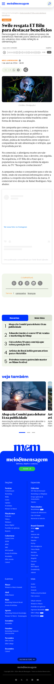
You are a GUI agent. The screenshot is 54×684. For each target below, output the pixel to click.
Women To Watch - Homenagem (16, 616)
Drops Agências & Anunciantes (37, 498)
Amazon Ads (35, 534)
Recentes (14, 318)
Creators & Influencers (38, 512)
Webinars (8, 522)
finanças (32, 293)
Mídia (7, 497)
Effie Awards (9, 559)
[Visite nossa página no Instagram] (27, 680)
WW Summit (9, 550)
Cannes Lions (9, 538)
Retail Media (35, 509)
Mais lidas (40, 318)
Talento (33, 502)
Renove (33, 587)
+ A (9, 70)
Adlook (33, 572)
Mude (33, 564)
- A (5, 70)
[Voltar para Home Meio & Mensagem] (21, 3)
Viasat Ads (34, 555)
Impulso (33, 540)
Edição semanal (36, 601)
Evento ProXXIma (11, 553)
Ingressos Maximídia (38, 610)
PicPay (33, 543)
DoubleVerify (35, 569)
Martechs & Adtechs (38, 518)
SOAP (33, 528)
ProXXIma (8, 506)
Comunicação (12, 13)
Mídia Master (9, 595)
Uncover (34, 561)
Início (4, 13)
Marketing (8, 494)
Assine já (27, 469)
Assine (33, 584)
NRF (6, 547)
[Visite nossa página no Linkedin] (32, 680)
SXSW (7, 541)
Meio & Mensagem (10, 60)
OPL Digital (35, 537)
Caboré (7, 562)
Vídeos (7, 519)
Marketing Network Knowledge (15, 613)
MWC (7, 544)
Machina (34, 552)
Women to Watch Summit (13, 587)
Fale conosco (35, 596)
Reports (7, 531)
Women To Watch (11, 509)
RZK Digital (35, 566)
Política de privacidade (38, 593)
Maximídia (8, 556)
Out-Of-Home (35, 515)
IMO (32, 531)
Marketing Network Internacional (11, 632)
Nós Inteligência (36, 546)
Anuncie (33, 590)
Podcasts (8, 516)
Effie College (9, 644)
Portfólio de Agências (12, 528)
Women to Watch (36, 604)
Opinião (7, 503)
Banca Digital (9, 525)
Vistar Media (35, 549)
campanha (21, 293)
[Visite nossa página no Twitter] (21, 680)
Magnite (34, 558)
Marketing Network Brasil (13, 602)
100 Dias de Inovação (38, 491)
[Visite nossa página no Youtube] (38, 680)
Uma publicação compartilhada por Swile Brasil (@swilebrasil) (28, 260)
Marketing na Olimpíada (39, 494)
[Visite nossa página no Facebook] (16, 680)
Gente (7, 500)
